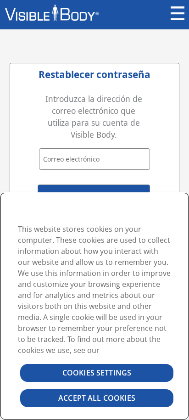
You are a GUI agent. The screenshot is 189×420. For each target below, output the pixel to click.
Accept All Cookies (96, 398)
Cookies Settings (97, 373)
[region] (94, 306)
